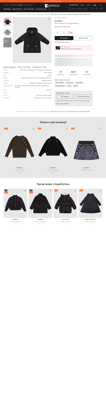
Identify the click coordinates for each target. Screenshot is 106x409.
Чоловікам (13, 5)
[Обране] (96, 9)
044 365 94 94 (73, 5)
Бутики (82, 5)
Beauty (31, 5)
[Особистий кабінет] (92, 9)
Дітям (20, 5)
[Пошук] (70, 9)
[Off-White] (65, 203)
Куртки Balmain (60, 82)
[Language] (95, 5)
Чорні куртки (69, 82)
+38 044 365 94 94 (84, 96)
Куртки (69, 86)
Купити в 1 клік (83, 38)
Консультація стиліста (63, 42)
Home (25, 5)
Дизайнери (7, 9)
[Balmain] (15, 203)
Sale (49, 9)
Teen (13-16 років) (41, 9)
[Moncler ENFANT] (90, 203)
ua (100, 5)
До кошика (64, 38)
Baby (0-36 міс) (17, 9)
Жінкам (5, 5)
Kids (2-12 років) (29, 9)
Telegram (66, 96)
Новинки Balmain (60, 86)
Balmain (58, 21)
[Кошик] (101, 9)
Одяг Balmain (79, 82)
